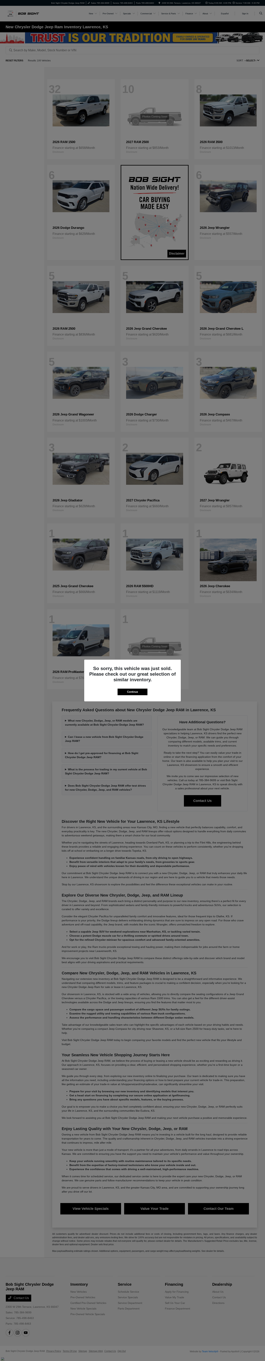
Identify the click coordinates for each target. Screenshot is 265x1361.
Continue (132, 691)
